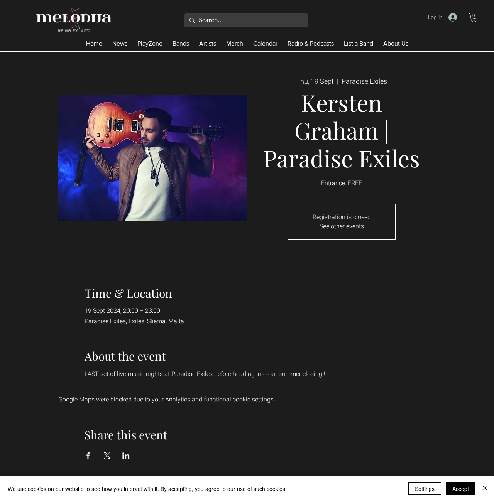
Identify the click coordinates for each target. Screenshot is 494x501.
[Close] (484, 488)
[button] (474, 17)
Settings (425, 489)
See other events (342, 226)
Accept (460, 489)
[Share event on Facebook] (88, 455)
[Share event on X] (107, 455)
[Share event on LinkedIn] (126, 455)
